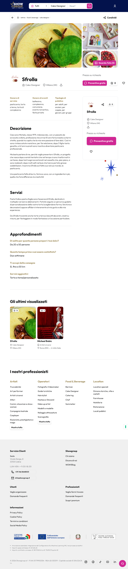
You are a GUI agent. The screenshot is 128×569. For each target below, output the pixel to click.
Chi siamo (70, 456)
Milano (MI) (51, 85)
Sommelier (70, 404)
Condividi (111, 17)
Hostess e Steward (46, 399)
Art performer (16, 391)
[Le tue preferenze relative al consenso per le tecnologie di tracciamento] (125, 426)
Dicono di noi (71, 460)
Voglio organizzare (18, 492)
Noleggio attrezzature (47, 412)
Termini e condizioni (19, 521)
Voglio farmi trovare (74, 492)
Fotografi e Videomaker (48, 387)
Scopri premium (73, 500)
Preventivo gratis (96, 83)
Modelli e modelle (45, 408)
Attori (12, 399)
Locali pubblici (99, 411)
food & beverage (32, 17)
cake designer (44, 17)
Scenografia (43, 417)
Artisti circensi (16, 395)
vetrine (23, 17)
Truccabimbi (15, 387)
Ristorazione (98, 407)
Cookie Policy (16, 517)
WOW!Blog (70, 464)
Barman (69, 387)
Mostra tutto (16, 427)
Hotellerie (97, 402)
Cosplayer (14, 415)
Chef (68, 399)
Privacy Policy (16, 512)
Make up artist (44, 404)
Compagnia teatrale (19, 411)
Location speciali (100, 387)
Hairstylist (42, 395)
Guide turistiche (45, 391)
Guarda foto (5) (106, 62)
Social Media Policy (18, 525)
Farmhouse (98, 398)
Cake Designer (97, 119)
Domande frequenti (19, 496)
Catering (70, 395)
